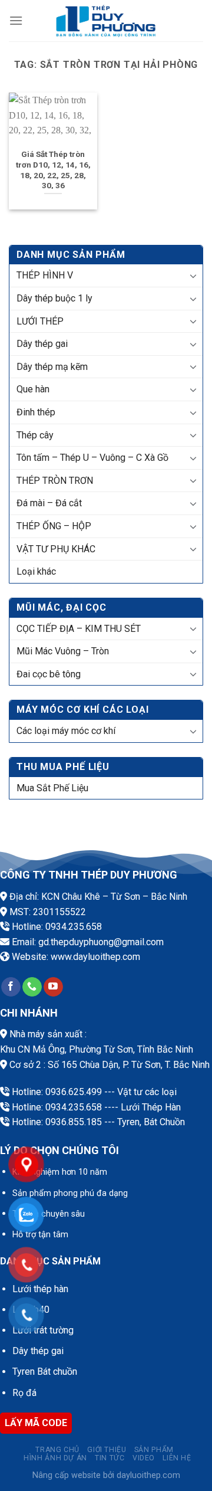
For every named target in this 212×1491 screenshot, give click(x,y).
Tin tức (109, 1458)
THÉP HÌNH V (44, 275)
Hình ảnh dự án (55, 1458)
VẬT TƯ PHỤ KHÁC (55, 549)
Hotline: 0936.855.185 (57, 1122)
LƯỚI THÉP (40, 321)
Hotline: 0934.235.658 (57, 926)
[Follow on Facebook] (11, 987)
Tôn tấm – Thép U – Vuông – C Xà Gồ (92, 457)
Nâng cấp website (66, 1475)
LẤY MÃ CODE (36, 1422)
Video (143, 1458)
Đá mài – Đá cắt (49, 503)
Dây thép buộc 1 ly (54, 298)
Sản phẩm (154, 1450)
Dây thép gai (42, 343)
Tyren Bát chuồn (44, 1371)
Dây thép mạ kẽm (52, 366)
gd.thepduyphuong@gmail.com (101, 942)
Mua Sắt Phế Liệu (52, 788)
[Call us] (32, 987)
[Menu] (16, 20)
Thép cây (35, 435)
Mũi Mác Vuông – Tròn (62, 651)
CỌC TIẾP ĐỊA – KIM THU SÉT (78, 628)
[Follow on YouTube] (53, 987)
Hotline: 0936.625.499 (57, 1091)
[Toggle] (193, 275)
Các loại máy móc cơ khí (65, 730)
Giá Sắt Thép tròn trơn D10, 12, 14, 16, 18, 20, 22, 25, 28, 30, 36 (53, 169)
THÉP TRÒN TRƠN (54, 480)
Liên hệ (177, 1458)
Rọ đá (24, 1392)
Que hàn (32, 389)
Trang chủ (57, 1450)
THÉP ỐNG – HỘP (53, 526)
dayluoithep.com (106, 956)
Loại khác (36, 571)
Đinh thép (35, 412)
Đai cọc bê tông (48, 674)
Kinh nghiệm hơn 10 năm (59, 1172)
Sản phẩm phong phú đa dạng (70, 1193)
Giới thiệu (106, 1450)
